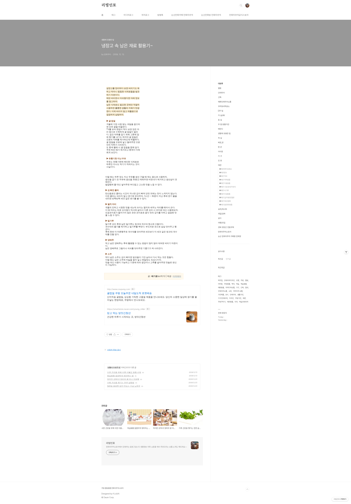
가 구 (220, 156)
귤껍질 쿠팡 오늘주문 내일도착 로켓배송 (129, 293)
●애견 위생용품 (224, 194)
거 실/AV (221, 115)
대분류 (220, 83)
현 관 (220, 147)
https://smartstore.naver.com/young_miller (126, 309)
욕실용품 (244, 284)
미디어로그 (128, 15)
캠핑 (219, 88)
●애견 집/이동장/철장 (226, 198)
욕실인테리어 (243, 302)
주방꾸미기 (222, 302)
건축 (219, 97)
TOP (247, 489)
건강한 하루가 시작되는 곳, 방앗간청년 (126, 316)
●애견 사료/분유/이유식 (227, 187)
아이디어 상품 (238, 291)
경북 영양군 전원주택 (226, 227)
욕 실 (220, 138)
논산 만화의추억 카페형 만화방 (229, 236)
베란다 (220, 129)
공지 (219, 218)
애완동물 (221, 287)
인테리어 (221, 93)
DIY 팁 (220, 111)
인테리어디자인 (229, 280)
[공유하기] (114, 334)
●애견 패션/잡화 (225, 201)
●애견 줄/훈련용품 (225, 205)
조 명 (220, 160)
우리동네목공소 (224, 106)
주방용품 (227, 284)
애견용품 (230, 302)
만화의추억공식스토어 (238, 15)
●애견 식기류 (224, 190)
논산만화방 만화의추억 (211, 15)
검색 (241, 5)
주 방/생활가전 (223, 124)
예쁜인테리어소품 (224, 102)
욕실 (237, 284)
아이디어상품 (230, 287)
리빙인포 (108, 5)
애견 (219, 165)
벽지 (233, 284)
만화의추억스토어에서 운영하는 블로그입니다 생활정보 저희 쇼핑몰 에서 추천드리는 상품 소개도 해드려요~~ (146, 447)
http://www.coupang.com (118, 289)
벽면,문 (220, 142)
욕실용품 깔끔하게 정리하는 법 (120, 376)
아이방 (220, 151)
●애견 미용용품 (224, 183)
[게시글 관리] (118, 334)
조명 (237, 280)
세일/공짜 (221, 214)
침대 (246, 287)
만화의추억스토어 (224, 232)
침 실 (220, 120)
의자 (236, 302)
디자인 (231, 298)
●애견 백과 (223, 176)
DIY (227, 295)
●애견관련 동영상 (225, 169)
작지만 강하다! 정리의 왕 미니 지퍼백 (123, 379)
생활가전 (240, 295)
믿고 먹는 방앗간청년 (119, 313)
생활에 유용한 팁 (113, 367)
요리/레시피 (222, 209)
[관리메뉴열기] (346, 252)
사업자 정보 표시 (114, 350)
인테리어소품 (222, 291)
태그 (113, 15)
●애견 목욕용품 (224, 180)
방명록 (160, 15)
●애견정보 (223, 173)
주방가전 (238, 298)
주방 (242, 280)
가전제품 (221, 295)
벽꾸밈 (220, 280)
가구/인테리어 (223, 298)
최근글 (220, 259)
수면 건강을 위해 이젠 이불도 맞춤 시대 (124, 372)
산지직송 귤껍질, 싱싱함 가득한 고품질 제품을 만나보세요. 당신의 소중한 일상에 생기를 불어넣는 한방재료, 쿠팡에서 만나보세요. (152, 298)
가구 (237, 287)
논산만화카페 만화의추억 (182, 15)
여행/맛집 (221, 223)
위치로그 (145, 15)
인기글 (228, 259)
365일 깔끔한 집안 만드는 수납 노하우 (123, 386)
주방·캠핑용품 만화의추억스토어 (112, 488)
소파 (230, 291)
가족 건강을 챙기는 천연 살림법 (120, 382)
